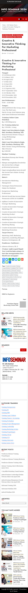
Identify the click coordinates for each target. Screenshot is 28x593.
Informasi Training (16, 270)
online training (13, 279)
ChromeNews (23, 589)
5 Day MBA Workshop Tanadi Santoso (19, 325)
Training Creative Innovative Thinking (10, 286)
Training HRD (6, 412)
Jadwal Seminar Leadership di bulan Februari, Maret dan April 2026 (19, 579)
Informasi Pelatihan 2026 (9, 489)
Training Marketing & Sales (10, 429)
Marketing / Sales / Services (14, 37)
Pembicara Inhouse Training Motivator (13, 459)
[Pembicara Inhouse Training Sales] (7, 543)
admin (4, 53)
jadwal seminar (5, 275)
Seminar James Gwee (8, 443)
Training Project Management (11, 424)
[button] (2, 19)
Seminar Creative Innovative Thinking (10, 283)
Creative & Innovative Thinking (13, 266)
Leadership (18, 575)
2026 (14, 317)
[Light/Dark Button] (19, 19)
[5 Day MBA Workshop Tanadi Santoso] (7, 321)
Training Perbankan (8, 421)
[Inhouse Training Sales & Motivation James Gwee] (7, 555)
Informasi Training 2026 (9, 485)
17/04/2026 (17, 521)
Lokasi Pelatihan (21, 319)
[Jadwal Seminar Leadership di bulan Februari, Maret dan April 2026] (7, 579)
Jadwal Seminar (17, 333)
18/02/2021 (11, 53)
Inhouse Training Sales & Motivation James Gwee (18, 558)
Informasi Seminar (6, 270)
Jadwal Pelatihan (6, 272)
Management (16, 321)
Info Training (20, 268)
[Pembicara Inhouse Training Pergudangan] (7, 518)
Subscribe (26, 19)
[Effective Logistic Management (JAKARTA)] (7, 333)
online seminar (5, 279)
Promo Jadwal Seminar (7, 281)
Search (5, 345)
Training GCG (6, 437)
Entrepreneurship (20, 317)
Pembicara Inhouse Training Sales (12, 462)
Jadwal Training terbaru (7, 277)
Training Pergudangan (8, 432)
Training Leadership (8, 426)
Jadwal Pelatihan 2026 (8, 492)
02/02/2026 (17, 584)
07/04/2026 (17, 546)
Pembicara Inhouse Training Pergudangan (19, 518)
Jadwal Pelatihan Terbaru (16, 272)
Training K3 (5, 410)
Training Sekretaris (7, 440)
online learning (17, 277)
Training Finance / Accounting (11, 418)
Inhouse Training (20, 516)
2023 (14, 329)
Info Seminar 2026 (14, 9)
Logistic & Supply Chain (19, 334)
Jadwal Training (14, 275)
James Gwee (16, 552)
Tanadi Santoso (17, 322)
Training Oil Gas (6, 435)
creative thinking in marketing (9, 268)
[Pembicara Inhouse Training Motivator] (7, 531)
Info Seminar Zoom (7, 35)
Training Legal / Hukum (9, 415)
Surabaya (22, 321)
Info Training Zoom (17, 35)
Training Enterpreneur (8, 407)
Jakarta (4, 37)
